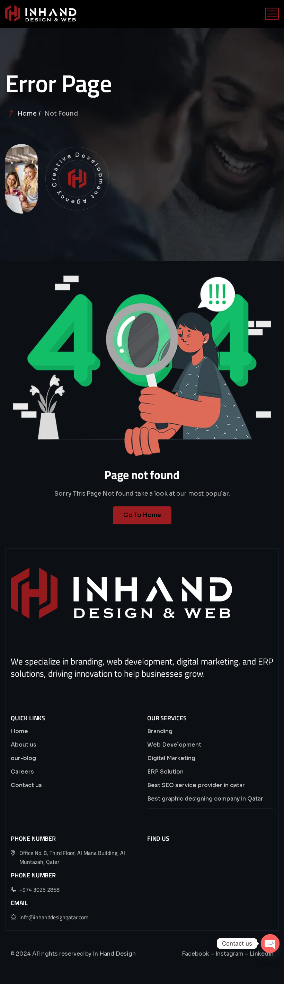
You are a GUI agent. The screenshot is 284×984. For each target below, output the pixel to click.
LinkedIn (262, 953)
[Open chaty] (270, 943)
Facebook (195, 953)
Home (27, 113)
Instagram (229, 953)
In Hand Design (114, 953)
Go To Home (142, 515)
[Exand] (41, 13)
